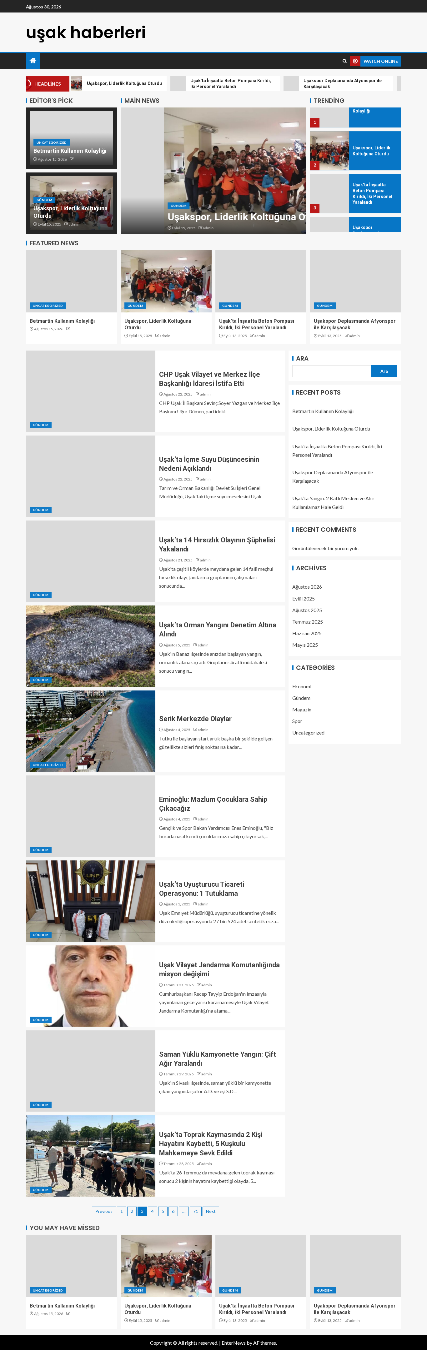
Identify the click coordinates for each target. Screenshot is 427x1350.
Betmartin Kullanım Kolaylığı (70, 150)
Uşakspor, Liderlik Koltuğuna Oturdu (205, 217)
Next (211, 1211)
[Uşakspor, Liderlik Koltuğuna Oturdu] (213, 170)
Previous (104, 1211)
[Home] (33, 60)
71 (195, 1211)
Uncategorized (52, 142)
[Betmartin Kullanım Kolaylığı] (71, 281)
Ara (302, 358)
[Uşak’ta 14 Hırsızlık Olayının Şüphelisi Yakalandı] (90, 561)
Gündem (44, 200)
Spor (297, 721)
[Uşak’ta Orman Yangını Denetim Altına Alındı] (90, 646)
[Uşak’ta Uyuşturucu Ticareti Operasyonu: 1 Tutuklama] (90, 901)
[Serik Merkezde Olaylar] (90, 731)
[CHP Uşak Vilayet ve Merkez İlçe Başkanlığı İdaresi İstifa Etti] (90, 391)
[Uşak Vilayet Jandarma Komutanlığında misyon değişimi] (90, 986)
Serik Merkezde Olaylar (195, 719)
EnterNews (234, 1343)
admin (74, 224)
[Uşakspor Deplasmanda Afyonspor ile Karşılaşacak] (329, 212)
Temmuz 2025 (307, 622)
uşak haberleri (86, 32)
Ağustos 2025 (307, 610)
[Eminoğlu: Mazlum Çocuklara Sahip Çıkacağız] (90, 816)
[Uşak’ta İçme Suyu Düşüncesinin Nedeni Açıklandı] (90, 476)
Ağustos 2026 (307, 587)
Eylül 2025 (303, 598)
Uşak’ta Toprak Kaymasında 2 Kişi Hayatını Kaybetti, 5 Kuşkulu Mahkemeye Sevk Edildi (210, 1144)
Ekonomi (301, 686)
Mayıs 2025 (305, 645)
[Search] (345, 61)
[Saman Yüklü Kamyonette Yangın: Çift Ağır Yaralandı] (90, 1071)
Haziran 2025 (307, 633)
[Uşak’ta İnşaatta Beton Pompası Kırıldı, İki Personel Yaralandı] (329, 169)
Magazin (301, 709)
